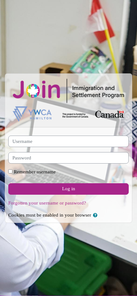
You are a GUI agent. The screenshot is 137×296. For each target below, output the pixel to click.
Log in (68, 188)
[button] (96, 215)
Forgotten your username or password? (47, 202)
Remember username (35, 171)
